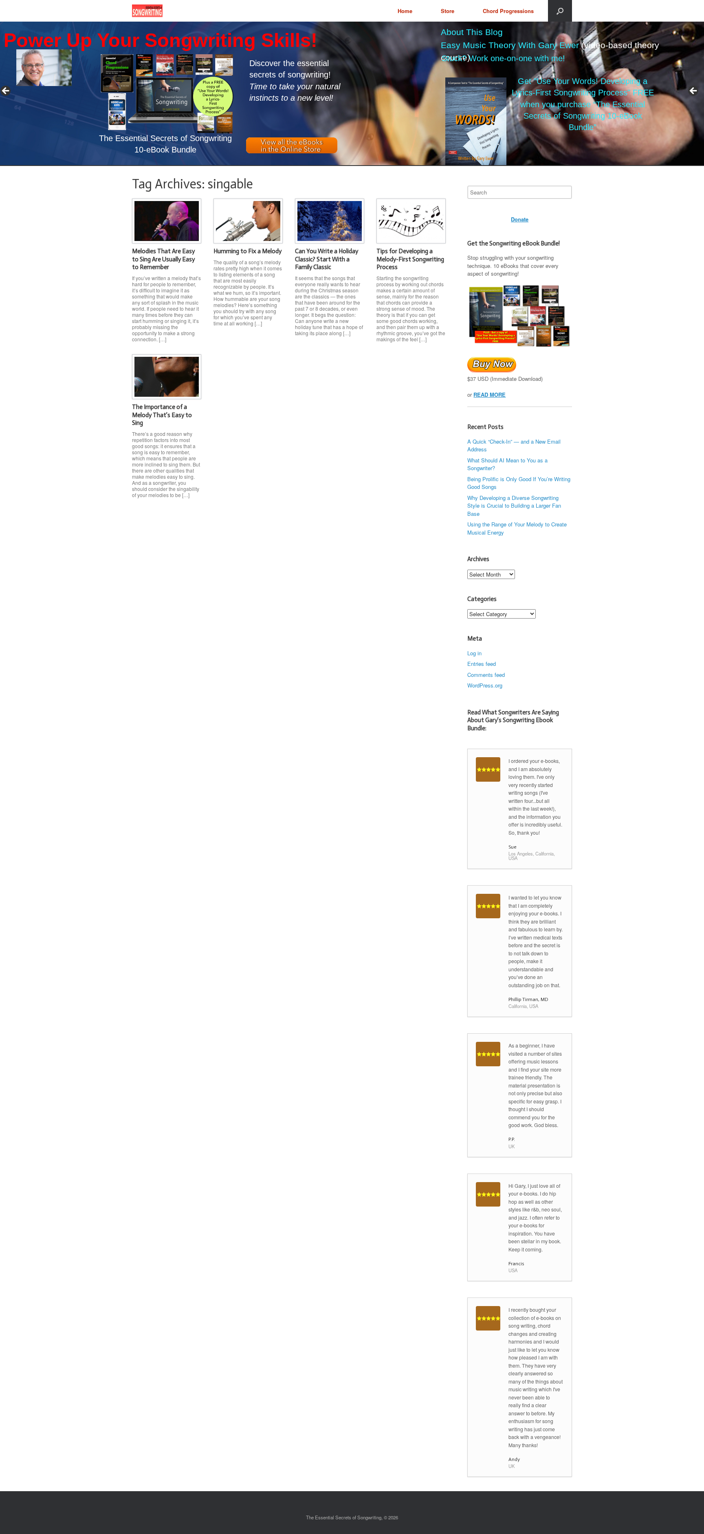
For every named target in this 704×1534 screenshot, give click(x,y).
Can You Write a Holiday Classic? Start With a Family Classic (326, 259)
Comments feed (486, 675)
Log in (474, 653)
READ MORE (489, 394)
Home (405, 11)
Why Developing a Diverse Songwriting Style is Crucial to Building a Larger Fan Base (514, 505)
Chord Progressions (508, 11)
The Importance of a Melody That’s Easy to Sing (162, 415)
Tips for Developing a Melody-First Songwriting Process (410, 259)
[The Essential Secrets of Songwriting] (147, 10)
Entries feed (481, 664)
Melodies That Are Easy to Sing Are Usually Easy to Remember (163, 259)
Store (447, 11)
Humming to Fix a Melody (247, 251)
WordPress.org (484, 685)
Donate (519, 219)
